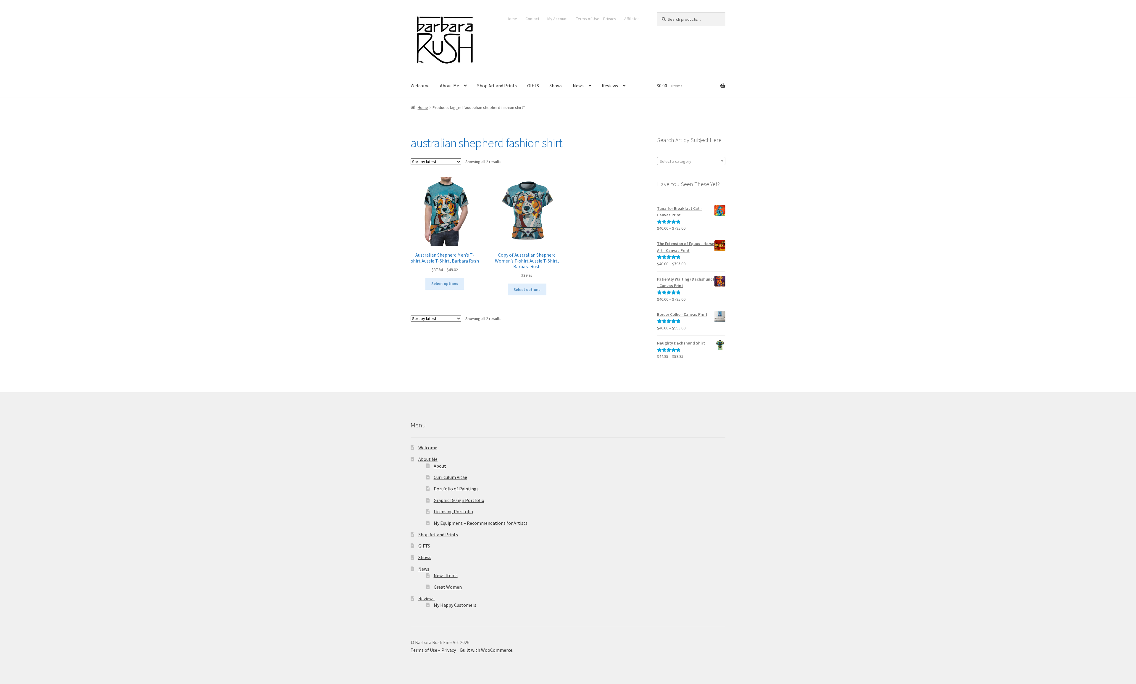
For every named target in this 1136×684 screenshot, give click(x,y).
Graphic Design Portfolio (459, 500)
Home (512, 18)
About (440, 466)
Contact (532, 18)
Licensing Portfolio (453, 511)
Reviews (610, 85)
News (578, 85)
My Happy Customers (455, 605)
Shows (555, 85)
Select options (444, 283)
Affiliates (632, 18)
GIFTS (533, 85)
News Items (446, 575)
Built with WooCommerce (486, 650)
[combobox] (691, 161)
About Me (449, 85)
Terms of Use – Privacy (596, 18)
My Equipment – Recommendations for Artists (480, 523)
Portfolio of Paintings (456, 489)
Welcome (420, 85)
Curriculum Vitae (450, 477)
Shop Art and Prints (497, 85)
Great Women (448, 587)
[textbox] (691, 161)
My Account (557, 18)
